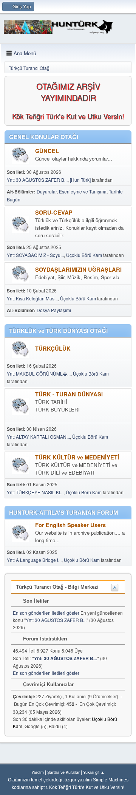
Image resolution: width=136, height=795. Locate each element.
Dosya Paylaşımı (54, 310)
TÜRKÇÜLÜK (53, 349)
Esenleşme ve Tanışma (83, 191)
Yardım (37, 772)
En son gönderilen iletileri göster (46, 612)
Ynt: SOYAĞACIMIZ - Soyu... (35, 255)
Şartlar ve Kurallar (63, 772)
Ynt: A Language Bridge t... (34, 560)
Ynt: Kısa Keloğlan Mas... (32, 298)
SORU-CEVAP (54, 213)
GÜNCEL (47, 151)
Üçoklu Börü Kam (84, 255)
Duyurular (47, 191)
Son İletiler (35, 601)
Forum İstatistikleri (44, 639)
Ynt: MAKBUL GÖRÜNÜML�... (39, 373)
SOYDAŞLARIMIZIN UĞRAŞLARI (78, 270)
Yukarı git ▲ (94, 772)
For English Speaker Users (70, 525)
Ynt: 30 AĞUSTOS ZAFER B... (37, 179)
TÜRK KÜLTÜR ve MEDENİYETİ (77, 457)
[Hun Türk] (80, 179)
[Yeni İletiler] (20, 155)
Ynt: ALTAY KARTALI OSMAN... (38, 436)
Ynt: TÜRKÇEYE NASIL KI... (35, 492)
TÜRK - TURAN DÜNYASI (69, 394)
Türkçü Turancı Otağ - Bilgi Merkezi (57, 587)
